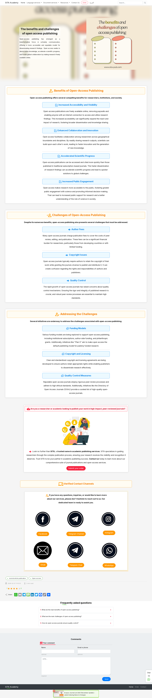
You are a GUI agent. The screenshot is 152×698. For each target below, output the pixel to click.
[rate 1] (9, 588)
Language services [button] (34, 3)
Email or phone (83, 647)
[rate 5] (19, 588)
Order (84, 2)
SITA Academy (11, 2)
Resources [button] (64, 3)
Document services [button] (50, 3)
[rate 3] (14, 588)
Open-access (37, 578)
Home (23, 3)
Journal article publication (17, 578)
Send (106, 679)
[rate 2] (11, 588)
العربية (92, 3)
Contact (143, 687)
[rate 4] (17, 588)
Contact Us (75, 3)
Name (43, 647)
